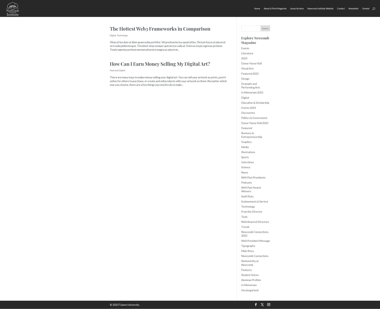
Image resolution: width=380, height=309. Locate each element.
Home (257, 8)
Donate (365, 8)
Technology (122, 35)
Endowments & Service (254, 201)
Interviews (247, 162)
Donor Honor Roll (251, 63)
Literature (247, 53)
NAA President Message (255, 240)
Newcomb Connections (255, 256)
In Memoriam (249, 285)
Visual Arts (247, 68)
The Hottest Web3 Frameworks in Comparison (160, 28)
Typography (248, 245)
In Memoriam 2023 (252, 92)
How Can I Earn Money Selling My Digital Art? (160, 64)
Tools (244, 216)
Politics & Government (254, 117)
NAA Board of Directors (255, 221)
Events (245, 48)
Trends (245, 226)
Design (245, 78)
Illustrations (248, 152)
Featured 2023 (249, 73)
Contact (341, 8)
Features (246, 269)
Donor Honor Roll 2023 (254, 123)
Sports (245, 157)
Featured (114, 70)
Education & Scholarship (255, 102)
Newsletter (353, 8)
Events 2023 (248, 107)
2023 (244, 58)
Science (245, 167)
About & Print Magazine (275, 8)
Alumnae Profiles (251, 280)
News (244, 172)
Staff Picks (247, 196)
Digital (113, 35)
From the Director (251, 211)
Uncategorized (249, 290)
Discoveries (248, 112)
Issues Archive (297, 8)
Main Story (247, 250)
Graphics (246, 141)
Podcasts (246, 182)
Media (245, 147)
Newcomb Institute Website (320, 8)
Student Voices (250, 275)
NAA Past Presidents (253, 177)
